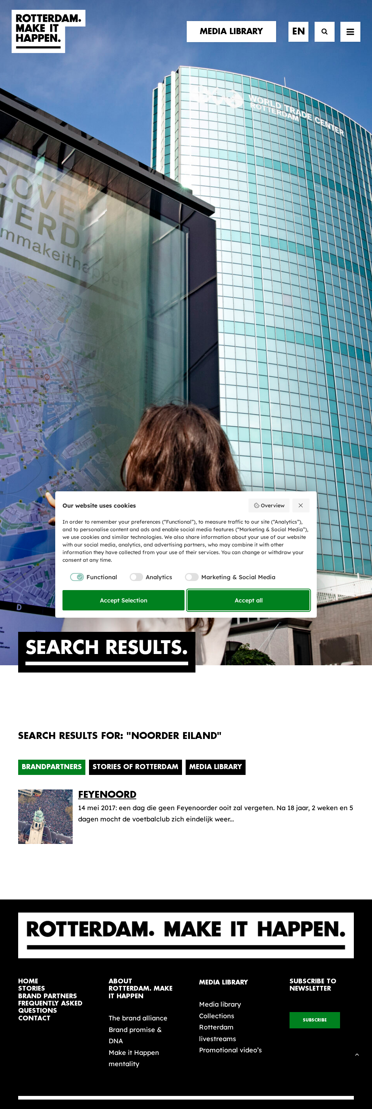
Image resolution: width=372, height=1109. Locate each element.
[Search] (321, 32)
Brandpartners (52, 767)
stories (31, 989)
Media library (220, 1004)
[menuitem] (234, 31)
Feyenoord (107, 794)
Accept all (249, 600)
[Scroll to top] (357, 1053)
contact (34, 1018)
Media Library (215, 767)
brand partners (47, 996)
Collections (216, 1016)
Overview (272, 505)
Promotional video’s (230, 1050)
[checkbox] (89, 577)
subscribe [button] (315, 1020)
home (28, 981)
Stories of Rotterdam (135, 767)
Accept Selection (123, 600)
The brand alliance (138, 1018)
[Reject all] (301, 505)
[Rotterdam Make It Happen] (49, 31)
